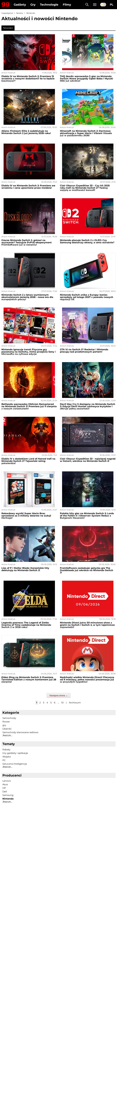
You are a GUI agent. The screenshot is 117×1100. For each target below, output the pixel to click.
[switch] (103, 4)
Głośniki (6, 728)
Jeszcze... (7, 735)
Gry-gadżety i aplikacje (15, 753)
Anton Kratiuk (8, 72)
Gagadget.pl (7, 13)
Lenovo (6, 780)
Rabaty (6, 749)
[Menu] (95, 4)
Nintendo (8, 798)
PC (4, 760)
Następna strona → (59, 695)
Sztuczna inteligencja (14, 763)
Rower (6, 721)
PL (111, 4)
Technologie (49, 4)
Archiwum (75, 702)
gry (4, 725)
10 (62, 702)
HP (4, 788)
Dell (4, 791)
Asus (5, 784)
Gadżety (20, 4)
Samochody (9, 718)
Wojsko (6, 756)
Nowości (8, 28)
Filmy (67, 4)
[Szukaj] (87, 5)
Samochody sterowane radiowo (20, 732)
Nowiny (19, 13)
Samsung (7, 795)
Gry (33, 4)
